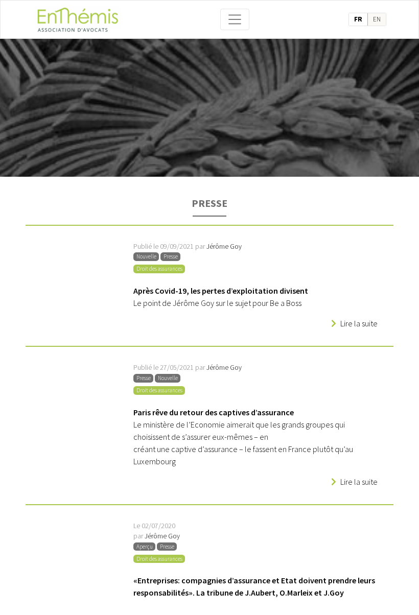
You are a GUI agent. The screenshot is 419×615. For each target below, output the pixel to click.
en (377, 19)
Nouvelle (146, 256)
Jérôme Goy (224, 246)
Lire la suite (359, 323)
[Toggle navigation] (235, 19)
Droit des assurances (159, 268)
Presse (171, 256)
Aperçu (144, 546)
